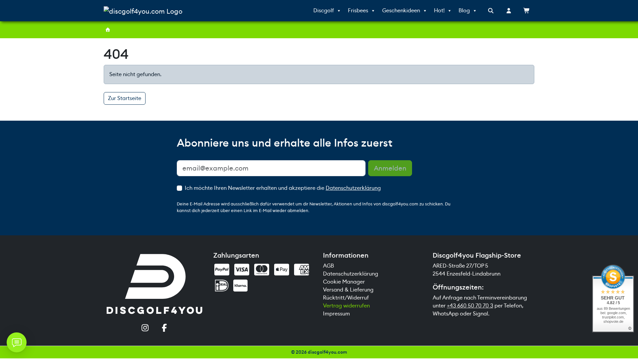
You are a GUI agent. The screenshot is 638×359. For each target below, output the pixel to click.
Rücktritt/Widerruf (346, 297)
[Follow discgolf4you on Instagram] (145, 328)
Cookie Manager (344, 281)
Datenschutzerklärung (353, 187)
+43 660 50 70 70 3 (470, 305)
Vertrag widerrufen (346, 305)
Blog (464, 10)
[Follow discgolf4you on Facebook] (164, 328)
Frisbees (358, 10)
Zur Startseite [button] (124, 98)
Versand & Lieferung (348, 289)
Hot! (439, 10)
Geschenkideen (401, 10)
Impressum (336, 313)
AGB (328, 265)
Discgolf (323, 10)
